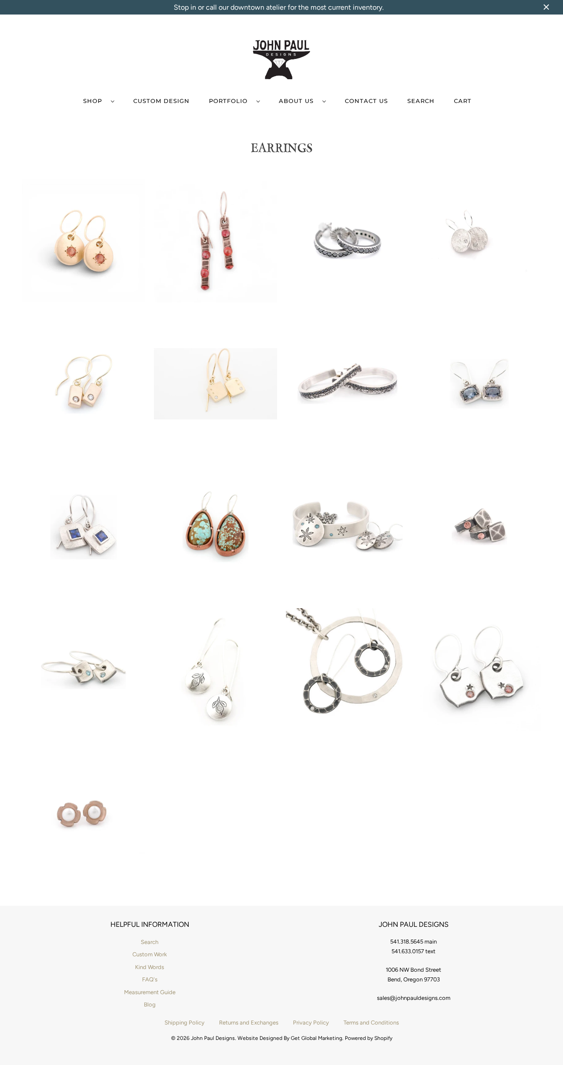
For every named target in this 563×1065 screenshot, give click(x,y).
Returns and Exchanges (248, 1022)
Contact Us (366, 100)
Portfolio (230, 100)
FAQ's (149, 979)
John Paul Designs (213, 1038)
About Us (298, 100)
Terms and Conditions (371, 1022)
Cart (463, 100)
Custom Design (161, 100)
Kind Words (149, 967)
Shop (94, 100)
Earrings (282, 147)
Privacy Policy (311, 1022)
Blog (150, 1004)
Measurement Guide (149, 992)
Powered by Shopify (368, 1038)
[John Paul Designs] (281, 61)
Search (421, 100)
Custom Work (149, 954)
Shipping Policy (185, 1022)
